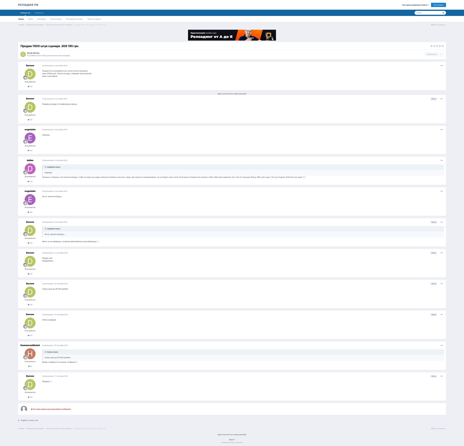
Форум (21, 19)
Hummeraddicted (30, 345)
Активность (39, 13)
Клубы (30, 19)
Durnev (36, 53)
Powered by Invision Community (232, 442)
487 (31, 150)
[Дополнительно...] (441, 65)
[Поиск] (443, 13)
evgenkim (30, 129)
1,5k (31, 181)
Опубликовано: (54, 66)
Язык (231, 440)
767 (31, 86)
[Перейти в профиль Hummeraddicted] (30, 353)
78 (31, 366)
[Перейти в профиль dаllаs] (30, 168)
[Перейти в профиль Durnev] (23, 54)
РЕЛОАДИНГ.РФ (28, 4)
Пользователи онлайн (74, 19)
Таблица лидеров (94, 19)
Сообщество (25, 13)
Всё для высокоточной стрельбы (56, 55)
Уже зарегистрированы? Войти (415, 5)
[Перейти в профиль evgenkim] (30, 138)
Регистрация (438, 5)
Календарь (41, 19)
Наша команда (56, 19)
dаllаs (30, 160)
